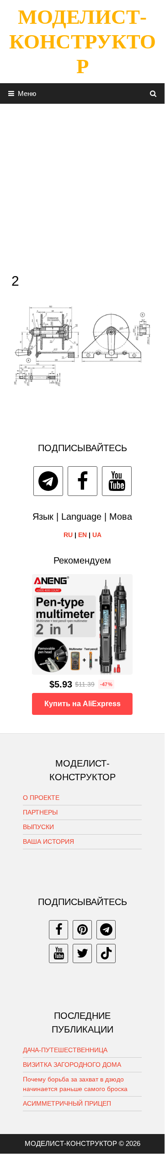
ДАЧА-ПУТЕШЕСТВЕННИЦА (65, 1050)
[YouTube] (117, 481)
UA (96, 534)
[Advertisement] (82, 186)
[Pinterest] (82, 929)
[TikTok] (106, 953)
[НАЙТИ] (153, 93)
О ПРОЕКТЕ (41, 797)
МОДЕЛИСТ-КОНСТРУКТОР (82, 41)
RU (68, 534)
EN (82, 534)
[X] (82, 953)
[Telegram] (48, 481)
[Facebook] (82, 481)
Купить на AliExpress (82, 704)
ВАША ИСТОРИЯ (48, 841)
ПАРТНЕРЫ (40, 812)
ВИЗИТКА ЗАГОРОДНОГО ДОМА (72, 1064)
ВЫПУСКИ (38, 827)
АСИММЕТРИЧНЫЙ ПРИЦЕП (67, 1103)
